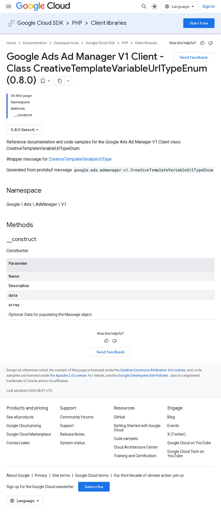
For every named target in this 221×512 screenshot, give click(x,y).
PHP (77, 23)
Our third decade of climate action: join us (149, 475)
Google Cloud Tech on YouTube (185, 453)
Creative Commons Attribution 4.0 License (152, 370)
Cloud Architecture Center (136, 447)
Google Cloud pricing (23, 425)
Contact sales (18, 443)
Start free (199, 23)
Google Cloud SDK (40, 23)
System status (72, 443)
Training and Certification (135, 456)
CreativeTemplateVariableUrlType (80, 159)
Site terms (61, 475)
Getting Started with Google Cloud (137, 427)
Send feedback (194, 57)
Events (173, 425)
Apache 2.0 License (71, 375)
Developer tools (66, 43)
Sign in (208, 6)
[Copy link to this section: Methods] (40, 225)
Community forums (77, 417)
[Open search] (144, 6)
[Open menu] (8, 6)
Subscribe (94, 486)
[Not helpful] (210, 43)
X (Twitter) (176, 434)
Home (11, 43)
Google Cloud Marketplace (28, 434)
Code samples (126, 438)
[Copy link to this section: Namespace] (47, 191)
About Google (18, 475)
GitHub (119, 417)
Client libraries (108, 23)
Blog (171, 417)
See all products (20, 417)
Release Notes (72, 434)
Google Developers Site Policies (143, 375)
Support (67, 425)
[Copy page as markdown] (60, 81)
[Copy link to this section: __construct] (41, 239)
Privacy (41, 475)
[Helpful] (202, 43)
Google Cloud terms (92, 475)
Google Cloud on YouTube (189, 443)
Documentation (35, 43)
